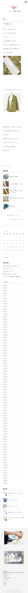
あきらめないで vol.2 (7, 268)
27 (14, 250)
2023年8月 (5, 376)
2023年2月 (5, 392)
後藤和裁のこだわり (7, 574)
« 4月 (4, 257)
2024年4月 (5, 355)
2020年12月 (5, 459)
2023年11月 (5, 368)
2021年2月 (5, 454)
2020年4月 (5, 480)
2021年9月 (5, 436)
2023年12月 (5, 366)
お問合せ (4, 584)
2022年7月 (5, 410)
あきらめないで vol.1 (7, 271)
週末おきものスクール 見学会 (14, 512)
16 (23, 243)
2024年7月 (5, 347)
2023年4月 (5, 387)
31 (4, 253)
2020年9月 (5, 467)
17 (4, 246)
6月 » (7, 257)
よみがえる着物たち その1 (16, 184)
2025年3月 (5, 327)
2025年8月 (5, 314)
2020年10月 (5, 465)
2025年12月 (5, 303)
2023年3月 (5, 389)
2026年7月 (5, 288)
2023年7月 (5, 379)
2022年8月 (5, 407)
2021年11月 (5, 431)
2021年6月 (5, 444)
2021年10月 (5, 433)
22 (20, 246)
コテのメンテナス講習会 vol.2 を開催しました (12, 276)
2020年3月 (5, 483)
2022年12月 (5, 397)
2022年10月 (5, 402)
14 (17, 243)
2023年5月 (5, 384)
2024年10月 (5, 340)
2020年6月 (5, 475)
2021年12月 (5, 428)
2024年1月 (5, 363)
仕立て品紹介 (5, 575)
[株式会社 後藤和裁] (14, 5)
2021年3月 (5, 452)
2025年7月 (5, 316)
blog (4, 18)
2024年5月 (5, 353)
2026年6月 (5, 290)
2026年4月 (5, 293)
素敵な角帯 (12, 206)
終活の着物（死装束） (7, 577)
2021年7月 (5, 441)
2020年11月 (5, 462)
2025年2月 (5, 329)
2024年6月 (5, 350)
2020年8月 (5, 470)
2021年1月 (5, 457)
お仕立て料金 (5, 579)
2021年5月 (5, 446)
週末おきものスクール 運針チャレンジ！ (11, 266)
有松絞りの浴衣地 (14, 176)
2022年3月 (5, 420)
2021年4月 (5, 449)
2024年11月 (5, 337)
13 (14, 243)
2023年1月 (5, 394)
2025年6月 (5, 319)
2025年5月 (5, 321)
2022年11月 (5, 400)
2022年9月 (5, 405)
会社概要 (4, 583)
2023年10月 (5, 371)
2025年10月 (5, 308)
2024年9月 (5, 342)
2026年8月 (5, 285)
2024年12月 (5, 334)
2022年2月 (5, 423)
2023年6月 (5, 381)
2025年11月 (5, 306)
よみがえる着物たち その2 (16, 219)
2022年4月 (5, 418)
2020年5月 (5, 478)
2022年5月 (5, 415)
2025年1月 (5, 332)
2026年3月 (5, 295)
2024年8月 (5, 345)
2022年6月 (5, 413)
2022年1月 (5, 426)
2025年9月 (5, 311)
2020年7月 (5, 472)
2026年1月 (5, 301)
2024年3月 (5, 358)
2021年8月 (5, 439)
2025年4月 (5, 324)
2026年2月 (5, 298)
